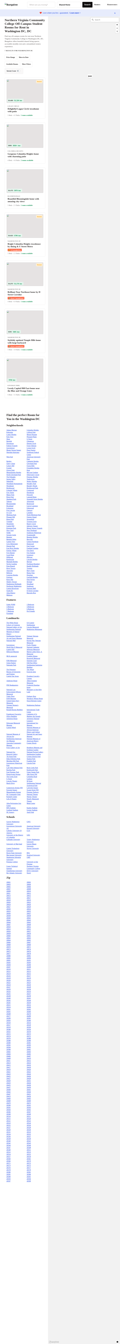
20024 (8, 904)
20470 (8, 1103)
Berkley (9, 461)
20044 (8, 922)
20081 (29, 956)
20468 (8, 1101)
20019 (29, 900)
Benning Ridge (11, 539)
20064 (8, 940)
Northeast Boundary (33, 564)
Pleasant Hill (10, 517)
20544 (8, 1145)
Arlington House (11, 719)
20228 (29, 987)
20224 (8, 985)
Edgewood (30, 508)
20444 (29, 1092)
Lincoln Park (31, 763)
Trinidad (9, 521)
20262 (29, 1009)
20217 (29, 976)
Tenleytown (30, 479)
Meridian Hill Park (12, 761)
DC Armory (10, 812)
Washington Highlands (13, 584)
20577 (29, 1168)
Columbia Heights (33, 430)
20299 (8, 1018)
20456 (29, 1096)
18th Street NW (32, 774)
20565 (29, 1159)
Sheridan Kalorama (12, 452)
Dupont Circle (31, 443)
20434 (29, 1083)
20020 (8, 902)
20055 (29, 929)
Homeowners (112, 5)
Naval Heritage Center (34, 701)
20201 (29, 960)
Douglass (30, 575)
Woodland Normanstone (14, 484)
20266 (29, 1012)
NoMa (8, 533)
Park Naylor (31, 579)
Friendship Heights (33, 468)
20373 (29, 1034)
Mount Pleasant (32, 434)
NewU (29, 873)
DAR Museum (11, 698)
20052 (29, 927)
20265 (8, 1012)
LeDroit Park (31, 432)
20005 (8, 887)
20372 (8, 1034)
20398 (8, 1049)
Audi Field (30, 812)
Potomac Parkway (33, 792)
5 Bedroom (10, 609)
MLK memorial (11, 656)
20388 (8, 1041)
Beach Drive (10, 783)
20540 (8, 1141)
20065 (29, 940)
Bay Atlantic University (14, 873)
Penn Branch (10, 566)
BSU (28, 853)
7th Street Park (11, 756)
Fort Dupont (10, 553)
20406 (8, 1056)
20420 (29, 1070)
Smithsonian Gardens (34, 754)
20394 (8, 1047)
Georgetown (10, 448)
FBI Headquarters (12, 685)
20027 (8, 907)
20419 (8, 1070)
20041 (29, 918)
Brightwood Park (32, 488)
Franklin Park (31, 761)
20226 (29, 985)
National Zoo (10, 752)
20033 (8, 911)
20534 (8, 1134)
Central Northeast (32, 542)
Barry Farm (30, 571)
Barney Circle (31, 524)
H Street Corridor (32, 591)
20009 (8, 891)
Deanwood (30, 544)
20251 (8, 1005)
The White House (12, 623)
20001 (8, 882)
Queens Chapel (32, 517)
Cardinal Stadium (12, 810)
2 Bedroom (30, 604)
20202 (8, 962)
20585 (8, 1174)
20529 (8, 1130)
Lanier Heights (11, 434)
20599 (29, 1181)
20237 (29, 994)
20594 (29, 1179)
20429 (8, 1081)
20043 (29, 920)
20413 (8, 1063)
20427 (8, 1078)
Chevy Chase (10, 463)
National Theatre (32, 794)
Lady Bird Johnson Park (14, 768)
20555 (29, 1154)
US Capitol (30, 623)
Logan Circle (31, 448)
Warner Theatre (32, 797)
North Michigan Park (34, 515)
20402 (8, 1052)
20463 (29, 1098)
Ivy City (9, 513)
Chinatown (30, 441)
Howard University (33, 828)
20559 (29, 1156)
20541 (29, 1141)
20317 (8, 1025)
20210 (8, 969)
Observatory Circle (33, 475)
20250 (29, 1003)
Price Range (10, 57)
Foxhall (8, 468)
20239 (29, 996)
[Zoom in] (117, 24)
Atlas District (10, 593)
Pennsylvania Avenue (13, 774)
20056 (8, 931)
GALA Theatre (11, 799)
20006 (29, 887)
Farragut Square (11, 790)
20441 (29, 1090)
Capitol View (10, 542)
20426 (29, 1076)
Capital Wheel (11, 727)
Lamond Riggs (31, 497)
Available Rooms (12, 64)
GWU (29, 822)
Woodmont (10, 486)
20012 (29, 893)
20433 (8, 1083)
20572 (29, 1163)
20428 (29, 1078)
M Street (29, 781)
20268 (8, 1014)
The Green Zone (11, 777)
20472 (29, 1103)
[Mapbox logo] (54, 1342)
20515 (8, 1119)
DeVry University (32, 871)
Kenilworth (10, 559)
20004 (29, 884)
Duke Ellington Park (13, 759)
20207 (8, 967)
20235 (8, 994)
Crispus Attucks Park (34, 756)
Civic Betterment (12, 544)
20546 (29, 1145)
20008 (29, 889)
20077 (8, 954)
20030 (8, 909)
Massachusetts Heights (13, 472)
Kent (28, 470)
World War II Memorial (14, 647)
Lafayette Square (32, 788)
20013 (8, 896)
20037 (29, 913)
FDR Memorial (11, 661)
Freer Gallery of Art (13, 748)
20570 (29, 1161)
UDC (28, 835)
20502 (8, 1107)
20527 (8, 1127)
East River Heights (12, 548)
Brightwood (10, 488)
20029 (29, 907)
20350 (29, 1029)
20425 (8, 1076)
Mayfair (29, 562)
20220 (8, 980)
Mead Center (31, 803)
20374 (8, 1036)
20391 (29, 1043)
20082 (8, 958)
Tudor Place (10, 696)
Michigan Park (11, 515)
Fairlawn (9, 577)
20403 (29, 1052)
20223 (29, 983)
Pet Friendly (31, 611)
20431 (29, 1081)
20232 (8, 991)
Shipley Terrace (11, 582)
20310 (8, 1023)
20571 (8, 1163)
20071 (29, 947)
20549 (8, 1150)
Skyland (29, 582)
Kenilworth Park (32, 770)
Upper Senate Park (33, 772)
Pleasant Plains (32, 437)
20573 (8, 1165)
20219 (29, 978)
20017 (29, 898)
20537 (29, 1136)
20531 (8, 1132)
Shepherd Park (11, 499)
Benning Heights (32, 537)
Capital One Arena (12, 676)
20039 (29, 916)
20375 (29, 1036)
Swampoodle (31, 535)
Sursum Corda (11, 535)
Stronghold (30, 519)
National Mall (31, 588)
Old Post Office (32, 663)
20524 (29, 1123)
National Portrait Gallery (35, 752)
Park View (9, 437)
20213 (29, 971)
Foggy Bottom (31, 446)
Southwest (30, 586)
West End (9, 457)
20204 (8, 965)
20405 (29, 1054)
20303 (8, 1020)
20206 (29, 965)
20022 (29, 902)
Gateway (29, 510)
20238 (8, 996)
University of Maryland (14, 844)
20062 (8, 938)
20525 (8, 1125)
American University (34, 826)
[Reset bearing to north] (117, 31)
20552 (8, 1152)
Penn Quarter (31, 450)
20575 (29, 1165)
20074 (29, 949)
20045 (29, 922)
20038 (8, 916)
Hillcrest (29, 557)
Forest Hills (30, 466)
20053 (8, 929)
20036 (8, 913)
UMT (28, 857)
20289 (29, 1016)
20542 (8, 1143)
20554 (8, 1154)
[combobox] (41, 5)
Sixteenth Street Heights (35, 499)
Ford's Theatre (31, 645)
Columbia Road (32, 777)
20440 (8, 1090)
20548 (29, 1148)
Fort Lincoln (10, 510)
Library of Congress (13, 625)
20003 (8, 884)
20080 (8, 956)
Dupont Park (10, 546)
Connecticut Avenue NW (14, 788)
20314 (29, 1023)
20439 (29, 1087)
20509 (29, 1114)
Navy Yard (9, 530)
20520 (29, 1119)
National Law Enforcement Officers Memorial (13, 692)
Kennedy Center (11, 797)
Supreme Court (32, 661)
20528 (29, 1127)
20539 (29, 1139)
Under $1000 (10, 604)
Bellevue (9, 573)
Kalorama (9, 432)
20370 (29, 1032)
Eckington (9, 508)
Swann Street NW (33, 790)
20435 (8, 1085)
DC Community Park (13, 794)
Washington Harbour (33, 705)
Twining (29, 568)
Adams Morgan (11, 430)
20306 (29, 1020)
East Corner (31, 546)
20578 (8, 1170)
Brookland (9, 506)
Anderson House (11, 681)
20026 (29, 904)
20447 (8, 1094)
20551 (29, 1150)
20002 (29, 882)
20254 (8, 1007)
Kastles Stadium (32, 808)
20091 (8, 960)
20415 (8, 1065)
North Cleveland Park (13, 475)
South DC (9, 591)
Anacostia (9, 571)
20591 (29, 1177)
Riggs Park (10, 497)
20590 (8, 1177)
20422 (29, 1072)
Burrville (30, 539)
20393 (29, 1045)
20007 (8, 889)
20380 (29, 1038)
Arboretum (30, 501)
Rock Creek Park (32, 768)
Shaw (8, 439)
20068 (8, 945)
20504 (8, 1110)
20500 (8, 1105)
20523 (8, 1123)
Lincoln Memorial (33, 627)
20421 (8, 1072)
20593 (8, 1179)
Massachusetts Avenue (13, 792)
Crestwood (30, 490)
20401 (29, 1049)
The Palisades (10, 477)
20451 (29, 1094)
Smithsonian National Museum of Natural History (13, 632)
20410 (29, 1058)
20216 (8, 976)
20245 (8, 1003)
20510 (8, 1116)
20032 (29, 909)
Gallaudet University (13, 839)
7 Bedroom (10, 611)
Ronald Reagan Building (14, 710)
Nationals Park (11, 665)
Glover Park (10, 470)
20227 (8, 987)
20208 (29, 967)
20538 (8, 1139)
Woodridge (10, 524)
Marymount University (14, 855)
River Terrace (10, 568)
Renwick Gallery (12, 754)
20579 (29, 1170)
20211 (29, 969)
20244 (29, 1000)
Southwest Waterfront (34, 533)
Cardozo (29, 779)
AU (7, 828)
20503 (29, 1107)
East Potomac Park (12, 772)
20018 (8, 900)
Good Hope (10, 555)
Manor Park (10, 495)
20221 (29, 980)
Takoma (9, 501)
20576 (8, 1168)
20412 (29, 1061)
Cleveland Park (32, 463)
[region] (74, 53)
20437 (8, 1087)
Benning (9, 537)
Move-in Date (23, 57)
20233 (29, 991)
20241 (29, 998)
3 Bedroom (10, 607)
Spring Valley (10, 479)
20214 (8, 974)
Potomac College (12, 862)
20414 (29, 1063)
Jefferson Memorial (33, 649)
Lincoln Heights (32, 559)
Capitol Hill (10, 526)
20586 (29, 1174)
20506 (8, 1112)
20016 (8, 898)
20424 (29, 1074)
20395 (29, 1047)
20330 (29, 1027)
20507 (29, 1112)
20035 (29, 911)
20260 (29, 1007)
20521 (8, 1121)
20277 (8, 1016)
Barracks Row (31, 593)
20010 (29, 891)
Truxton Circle (32, 521)
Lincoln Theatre (11, 781)
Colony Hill (10, 466)
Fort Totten (10, 492)
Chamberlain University (14, 871)
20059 (29, 933)
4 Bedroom (30, 607)
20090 (29, 958)
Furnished (9, 613)
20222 (8, 983)
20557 (8, 1156)
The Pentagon (11, 669)
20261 (8, 1009)
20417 (8, 1067)
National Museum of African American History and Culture (33, 730)
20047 (8, 925)
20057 (29, 931)
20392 (8, 1045)
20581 (29, 1172)
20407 (29, 1056)
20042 (8, 920)
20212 (8, 971)
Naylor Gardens (11, 564)
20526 (29, 1125)
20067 (29, 942)
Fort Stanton (31, 553)
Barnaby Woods (32, 486)
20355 (8, 1032)
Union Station (11, 663)
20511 (29, 1116)
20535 (29, 1134)
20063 (29, 938)
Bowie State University (14, 853)
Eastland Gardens (32, 548)
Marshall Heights (12, 562)
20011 (8, 893)
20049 (29, 925)
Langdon (30, 513)
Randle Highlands (32, 566)
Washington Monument (34, 629)
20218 (8, 978)
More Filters (26, 64)
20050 (8, 927)
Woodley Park (31, 484)
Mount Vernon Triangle (34, 528)
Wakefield (9, 481)
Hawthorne (30, 492)
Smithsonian (31, 625)
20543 (29, 1143)
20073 (8, 949)
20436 (29, 1085)
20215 (29, 974)
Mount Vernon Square (13, 450)
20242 (8, 1000)
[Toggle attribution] (117, 1341)
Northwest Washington (13, 586)
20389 (29, 1041)
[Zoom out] (117, 28)
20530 (29, 1130)
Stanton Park (31, 759)
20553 (29, 1152)
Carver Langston (32, 506)
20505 (29, 1110)
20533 (29, 1132)
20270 (29, 1014)
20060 (8, 936)
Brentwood (30, 504)
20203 (29, 962)
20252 (29, 1005)
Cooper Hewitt (31, 743)
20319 (8, 1027)
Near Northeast (32, 530)
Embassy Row (31, 696)
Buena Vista (31, 573)
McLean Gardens (32, 472)
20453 (8, 1096)
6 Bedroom (30, 609)
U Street (29, 439)
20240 (8, 998)
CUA (28, 831)
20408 (8, 1058)
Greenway (30, 555)
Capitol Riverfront (12, 588)
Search (87, 5)
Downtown (10, 443)
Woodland (30, 584)
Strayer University (33, 848)
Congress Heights (12, 575)
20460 (8, 1098)
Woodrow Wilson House (35, 698)
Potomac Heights (32, 477)
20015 (29, 896)
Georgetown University (14, 826)
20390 (8, 1043)
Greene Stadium (32, 810)
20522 (29, 1121)
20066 (8, 942)
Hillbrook (9, 557)
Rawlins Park (10, 770)
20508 (8, 1114)
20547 (8, 1148)
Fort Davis (30, 550)
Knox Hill (9, 579)
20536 (8, 1136)
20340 (8, 1029)
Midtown (9, 595)
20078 (29, 954)
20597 (8, 1181)
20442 (8, 1092)
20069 (29, 945)
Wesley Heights (32, 481)
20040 (8, 918)
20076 (29, 951)
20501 (29, 1105)
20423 (8, 1074)
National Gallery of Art (14, 627)
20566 (8, 1161)
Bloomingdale (11, 504)
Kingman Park (11, 528)
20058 (8, 933)
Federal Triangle (11, 446)
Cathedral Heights (33, 461)
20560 (8, 1159)
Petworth (30, 495)
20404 (8, 1054)
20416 (29, 1065)
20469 (29, 1101)
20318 (29, 1025)
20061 (29, 936)
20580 (8, 1172)
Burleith (9, 441)
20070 (8, 947)
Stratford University (33, 855)
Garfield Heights (32, 577)
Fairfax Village (11, 550)
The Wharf (30, 669)
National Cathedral (33, 647)
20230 (29, 989)
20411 (8, 1061)
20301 (29, 1018)
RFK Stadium (11, 808)
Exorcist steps (31, 672)
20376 (8, 1038)
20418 (29, 1067)
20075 (8, 951)
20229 (8, 989)
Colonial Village (11, 490)
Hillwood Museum (12, 652)
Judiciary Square (32, 526)
